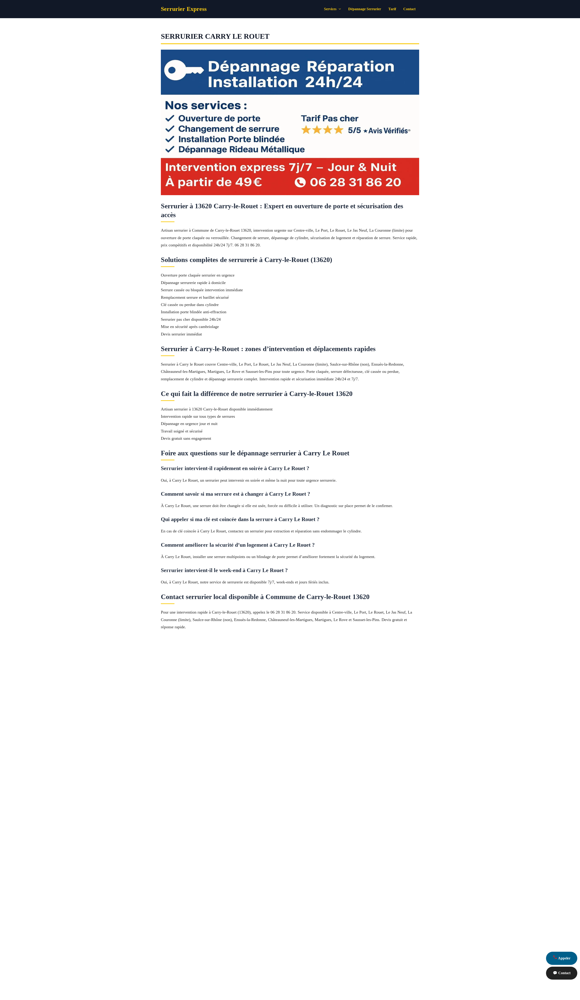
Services (330, 9)
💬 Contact (561, 973)
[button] (338, 9)
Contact (409, 9)
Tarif (392, 9)
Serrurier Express (184, 9)
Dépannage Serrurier (364, 9)
